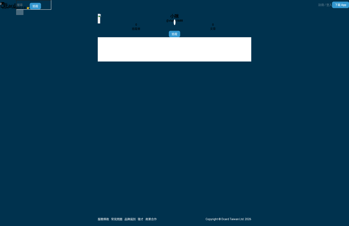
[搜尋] (19, 12)
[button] (325, 4)
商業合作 (151, 219)
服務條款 (103, 219)
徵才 (140, 219)
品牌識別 (130, 219)
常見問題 (116, 219)
